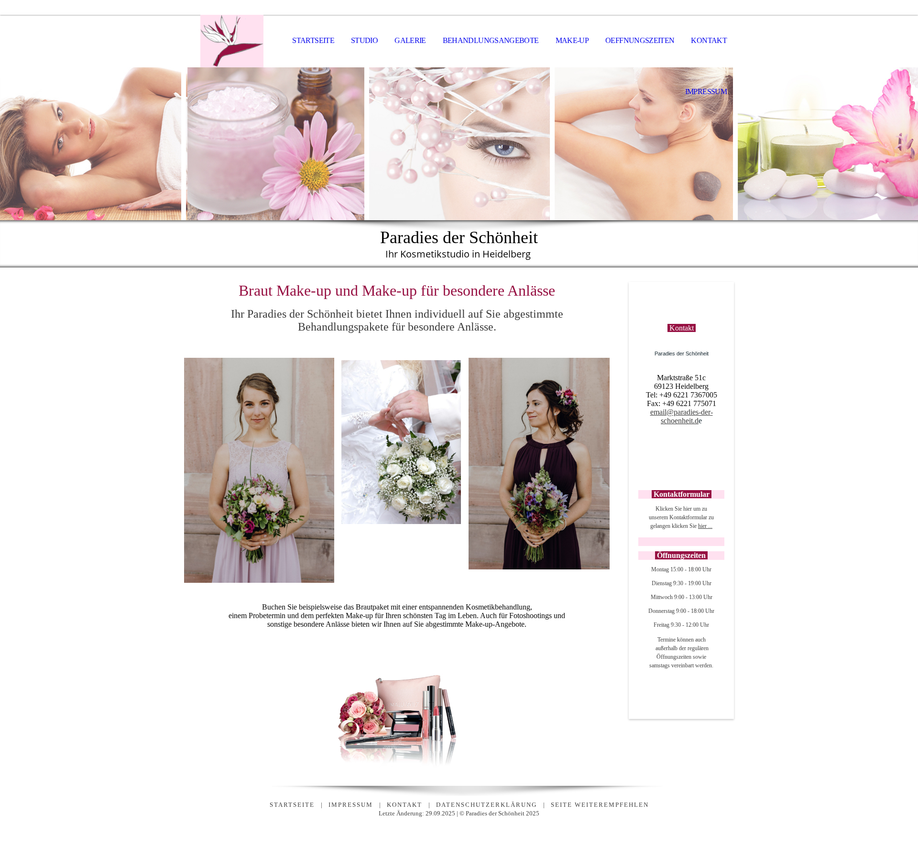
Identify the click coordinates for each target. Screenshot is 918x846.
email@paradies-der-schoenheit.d (681, 416)
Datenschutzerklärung (486, 804)
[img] (232, 41)
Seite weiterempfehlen (600, 804)
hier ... (705, 526)
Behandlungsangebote (491, 40)
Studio (364, 40)
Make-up (572, 40)
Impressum (706, 91)
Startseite (313, 40)
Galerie (410, 40)
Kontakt (709, 40)
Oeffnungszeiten (639, 40)
